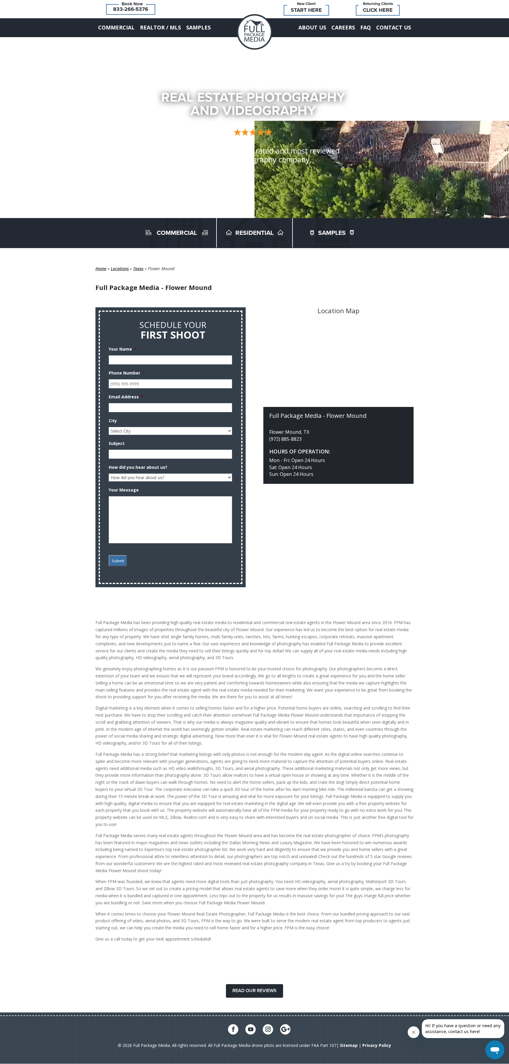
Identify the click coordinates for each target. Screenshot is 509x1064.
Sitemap (349, 1045)
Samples (198, 27)
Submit (118, 560)
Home (100, 268)
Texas (138, 268)
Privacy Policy (376, 1045)
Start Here (306, 10)
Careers (343, 27)
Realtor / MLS (160, 27)
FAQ (365, 27)
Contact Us (393, 27)
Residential (254, 233)
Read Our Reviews (254, 991)
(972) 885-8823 (285, 439)
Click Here (378, 10)
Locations (120, 268)
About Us (312, 27)
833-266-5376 (130, 9)
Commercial (116, 27)
